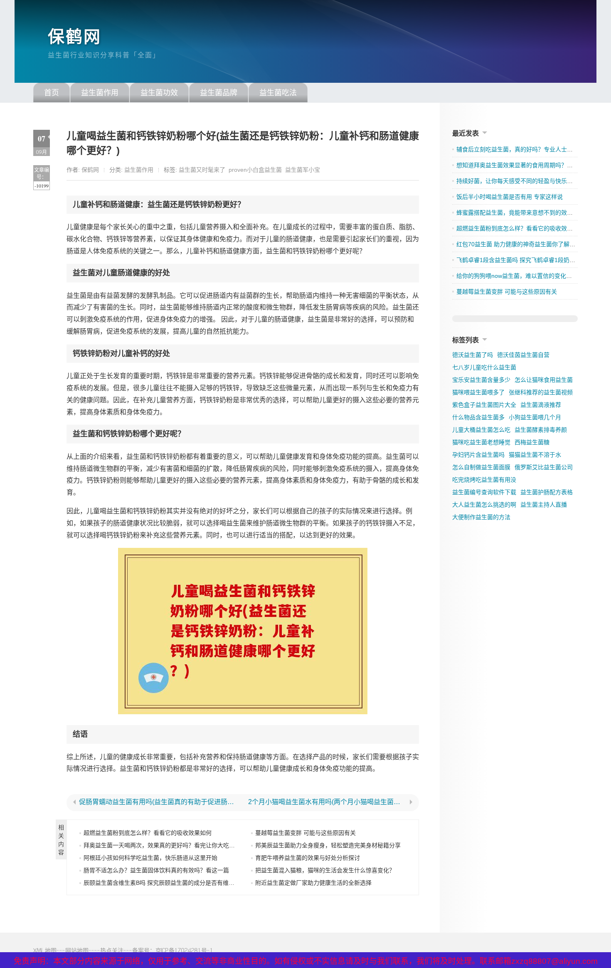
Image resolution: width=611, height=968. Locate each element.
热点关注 (111, 950)
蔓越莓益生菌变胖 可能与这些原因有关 (305, 832)
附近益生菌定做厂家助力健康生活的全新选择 (313, 882)
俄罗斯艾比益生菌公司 (544, 467)
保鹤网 (74, 36)
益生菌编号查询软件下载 (484, 492)
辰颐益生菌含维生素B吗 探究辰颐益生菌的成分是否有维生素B (164, 882)
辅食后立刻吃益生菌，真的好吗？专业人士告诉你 (520, 149)
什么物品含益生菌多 (478, 417)
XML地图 (45, 950)
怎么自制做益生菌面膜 (481, 467)
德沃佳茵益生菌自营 (523, 355)
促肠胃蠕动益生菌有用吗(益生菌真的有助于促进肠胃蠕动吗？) (158, 802)
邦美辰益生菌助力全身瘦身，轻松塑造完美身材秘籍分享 (328, 845)
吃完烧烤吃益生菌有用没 (484, 479)
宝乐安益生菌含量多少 (481, 379)
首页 (51, 93)
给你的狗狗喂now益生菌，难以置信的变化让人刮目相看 (528, 275)
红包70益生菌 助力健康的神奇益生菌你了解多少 (518, 244)
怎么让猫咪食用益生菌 (544, 379)
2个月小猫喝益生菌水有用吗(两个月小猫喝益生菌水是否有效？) (327, 802)
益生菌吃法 (278, 93)
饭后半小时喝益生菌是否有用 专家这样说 (509, 196)
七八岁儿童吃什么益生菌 (484, 367)
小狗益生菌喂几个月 (535, 417)
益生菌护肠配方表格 (546, 492)
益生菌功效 (159, 93)
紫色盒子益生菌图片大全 (484, 404)
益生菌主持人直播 (543, 504)
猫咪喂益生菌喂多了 (478, 392)
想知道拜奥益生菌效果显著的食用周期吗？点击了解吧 (526, 165)
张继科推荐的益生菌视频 (541, 392)
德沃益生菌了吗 (472, 355)
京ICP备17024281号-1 (184, 950)
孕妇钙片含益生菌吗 (478, 454)
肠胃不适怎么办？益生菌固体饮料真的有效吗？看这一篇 (156, 870)
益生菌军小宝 (302, 169)
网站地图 (77, 950)
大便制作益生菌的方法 (481, 517)
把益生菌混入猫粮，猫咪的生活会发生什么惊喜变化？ (325, 870)
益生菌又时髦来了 (202, 169)
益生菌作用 (99, 93)
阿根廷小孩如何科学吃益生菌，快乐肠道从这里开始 (150, 857)
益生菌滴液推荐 (540, 404)
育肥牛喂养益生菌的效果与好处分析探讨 (307, 857)
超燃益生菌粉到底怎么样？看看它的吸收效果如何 (148, 832)
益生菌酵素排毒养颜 (541, 429)
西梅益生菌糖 (532, 442)
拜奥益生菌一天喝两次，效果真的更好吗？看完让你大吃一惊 (162, 845)
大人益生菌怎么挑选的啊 (484, 504)
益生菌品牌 (218, 93)
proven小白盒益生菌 (255, 169)
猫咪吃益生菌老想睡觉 (481, 442)
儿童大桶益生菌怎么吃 (481, 429)
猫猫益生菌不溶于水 (535, 454)
